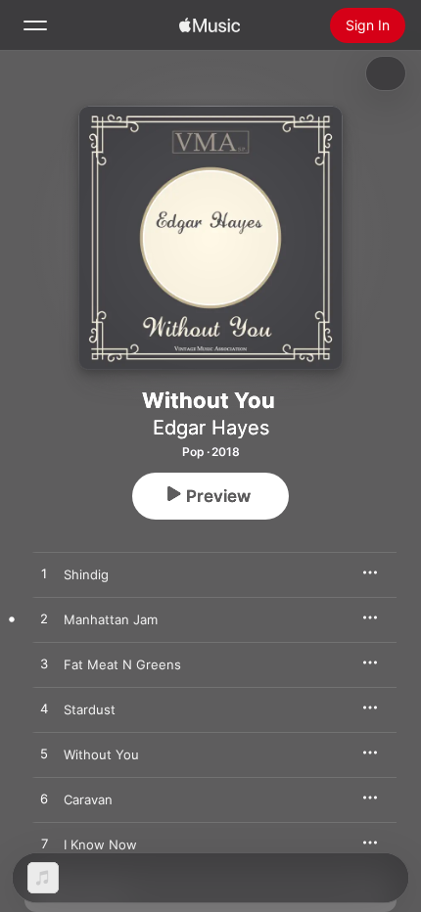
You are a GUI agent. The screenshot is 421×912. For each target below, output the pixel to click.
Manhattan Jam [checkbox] (111, 619)
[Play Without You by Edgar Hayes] (44, 754)
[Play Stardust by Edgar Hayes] (44, 709)
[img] (209, 25)
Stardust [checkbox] (90, 709)
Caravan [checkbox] (88, 799)
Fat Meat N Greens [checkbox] (122, 664)
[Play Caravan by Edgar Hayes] (44, 799)
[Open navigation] (35, 25)
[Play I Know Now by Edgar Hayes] (44, 844)
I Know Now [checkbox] (100, 844)
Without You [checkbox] (101, 754)
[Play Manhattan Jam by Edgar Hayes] (44, 619)
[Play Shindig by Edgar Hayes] (44, 574)
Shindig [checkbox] (86, 574)
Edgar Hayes (211, 427)
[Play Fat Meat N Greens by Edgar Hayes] (44, 664)
